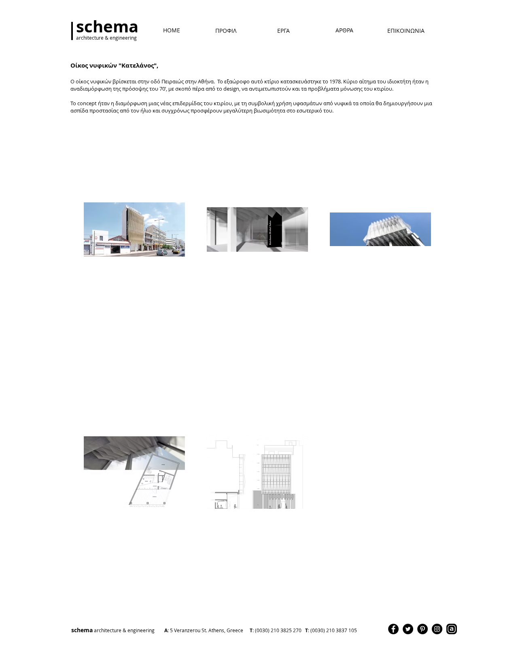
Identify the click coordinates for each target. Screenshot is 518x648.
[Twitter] (408, 629)
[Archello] (451, 629)
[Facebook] (393, 629)
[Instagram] (437, 629)
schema (171, 630)
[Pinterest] (422, 629)
